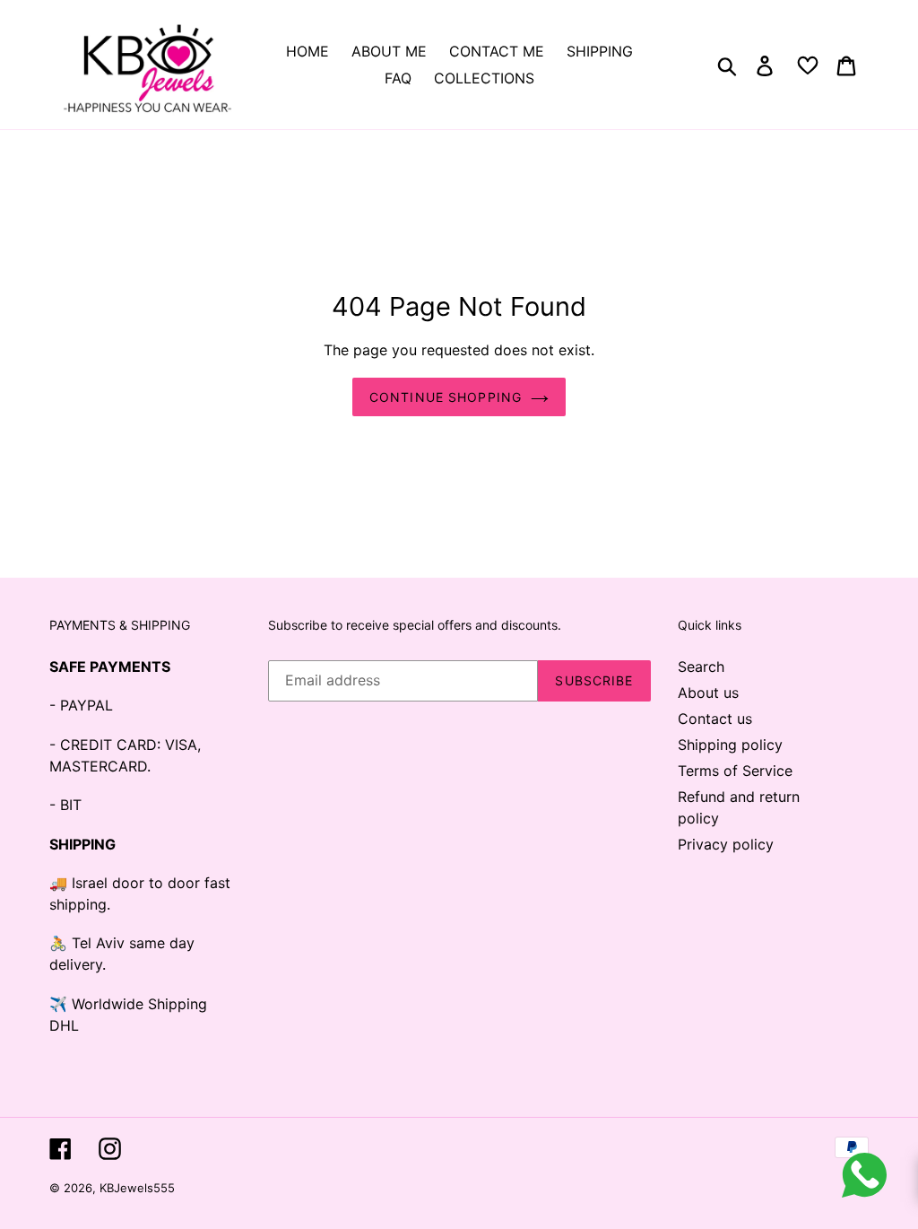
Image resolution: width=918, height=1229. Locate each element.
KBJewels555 (137, 1188)
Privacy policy (726, 844)
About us (708, 693)
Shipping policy (730, 745)
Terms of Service (735, 771)
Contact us (715, 719)
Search (701, 667)
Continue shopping (445, 397)
